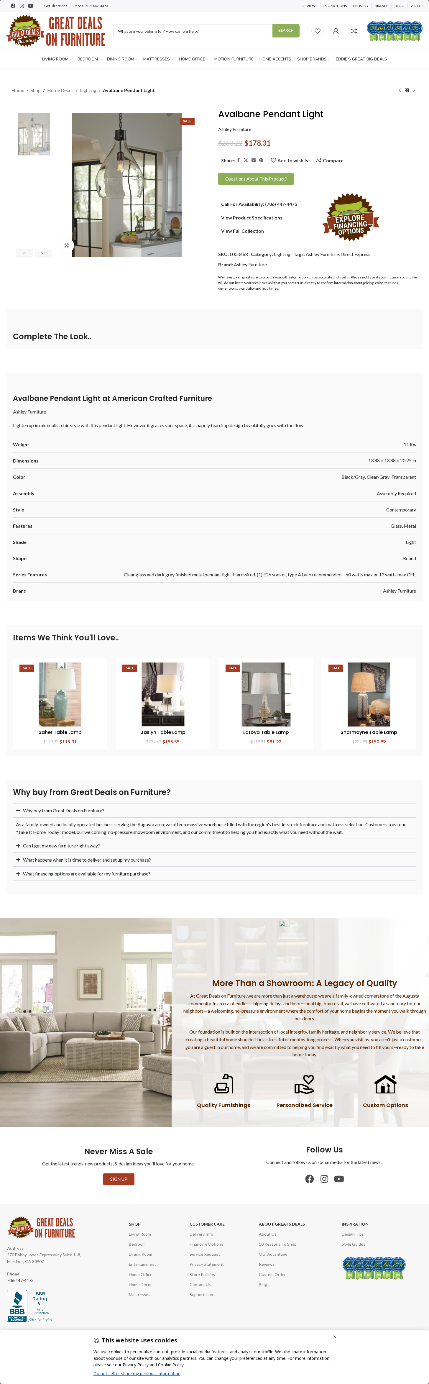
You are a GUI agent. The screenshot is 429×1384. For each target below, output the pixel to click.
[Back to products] (406, 90)
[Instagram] (21, 5)
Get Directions (55, 6)
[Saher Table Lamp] (60, 695)
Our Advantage (273, 1254)
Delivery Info (201, 1234)
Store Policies (202, 1274)
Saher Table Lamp (60, 732)
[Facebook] (13, 5)
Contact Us (200, 1284)
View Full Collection (242, 231)
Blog (263, 1284)
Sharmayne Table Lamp (369, 732)
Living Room (140, 1234)
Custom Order (272, 1274)
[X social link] (246, 160)
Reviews (267, 1264)
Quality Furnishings (223, 1105)
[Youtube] (30, 5)
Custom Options (385, 1105)
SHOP (135, 1223)
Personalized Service (305, 1105)
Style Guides (353, 1244)
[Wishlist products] (317, 31)
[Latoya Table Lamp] (266, 695)
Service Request (205, 1254)
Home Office (140, 1274)
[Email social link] (253, 160)
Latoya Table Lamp (266, 732)
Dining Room (140, 1254)
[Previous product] (399, 90)
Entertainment (142, 1264)
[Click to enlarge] (66, 245)
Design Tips (353, 1234)
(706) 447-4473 (281, 204)
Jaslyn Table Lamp (163, 732)
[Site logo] (56, 30)
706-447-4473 (96, 6)
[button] (24, 253)
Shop (36, 90)
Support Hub (201, 1294)
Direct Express (355, 254)
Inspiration (355, 1223)
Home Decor (60, 90)
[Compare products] (354, 31)
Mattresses (139, 1294)
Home (17, 90)
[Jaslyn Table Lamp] (163, 695)
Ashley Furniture (234, 129)
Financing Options (206, 1244)
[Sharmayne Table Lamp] (369, 695)
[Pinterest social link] (261, 160)
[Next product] (414, 90)
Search (286, 30)
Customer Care (207, 1223)
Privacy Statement (207, 1264)
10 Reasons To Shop (278, 1244)
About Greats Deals (282, 1223)
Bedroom (137, 1244)
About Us (268, 1234)
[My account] (336, 31)
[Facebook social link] (238, 160)
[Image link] (351, 216)
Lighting (88, 90)
